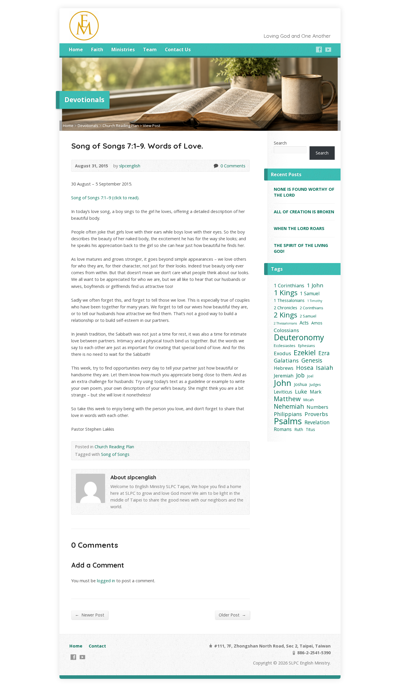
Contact (97, 646)
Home (76, 49)
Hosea (304, 367)
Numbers (317, 406)
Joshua (300, 384)
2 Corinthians (311, 307)
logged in (106, 580)
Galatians (286, 360)
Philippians (288, 414)
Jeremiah (283, 375)
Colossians (286, 330)
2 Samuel (308, 316)
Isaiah (324, 367)
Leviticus (283, 392)
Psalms (288, 421)
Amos (316, 323)
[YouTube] (328, 49)
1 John (315, 285)
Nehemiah (289, 406)
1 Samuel (309, 294)
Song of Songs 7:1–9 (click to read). (105, 197)
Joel (310, 376)
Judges (315, 384)
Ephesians (306, 345)
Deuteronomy (299, 337)
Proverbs (316, 414)
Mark (316, 392)
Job (300, 375)
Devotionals (88, 125)
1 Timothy (314, 301)
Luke (301, 391)
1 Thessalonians (289, 300)
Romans (283, 429)
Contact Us (178, 49)
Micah (308, 399)
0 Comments (215, 165)
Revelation (317, 422)
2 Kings (285, 314)
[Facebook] (319, 49)
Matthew (287, 398)
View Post (151, 125)
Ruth (298, 429)
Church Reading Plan (120, 125)
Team (150, 49)
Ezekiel (305, 352)
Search (280, 143)
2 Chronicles (285, 307)
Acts (304, 323)
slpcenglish (129, 166)
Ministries (123, 49)
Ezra (324, 353)
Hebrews (283, 368)
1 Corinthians (289, 285)
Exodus (282, 353)
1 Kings (286, 292)
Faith (97, 49)
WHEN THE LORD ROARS (299, 228)
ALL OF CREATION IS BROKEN (304, 211)
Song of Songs (115, 454)
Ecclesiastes (284, 345)
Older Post (232, 615)
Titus (310, 429)
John (282, 382)
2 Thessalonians (285, 323)
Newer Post (89, 615)
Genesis (311, 360)
